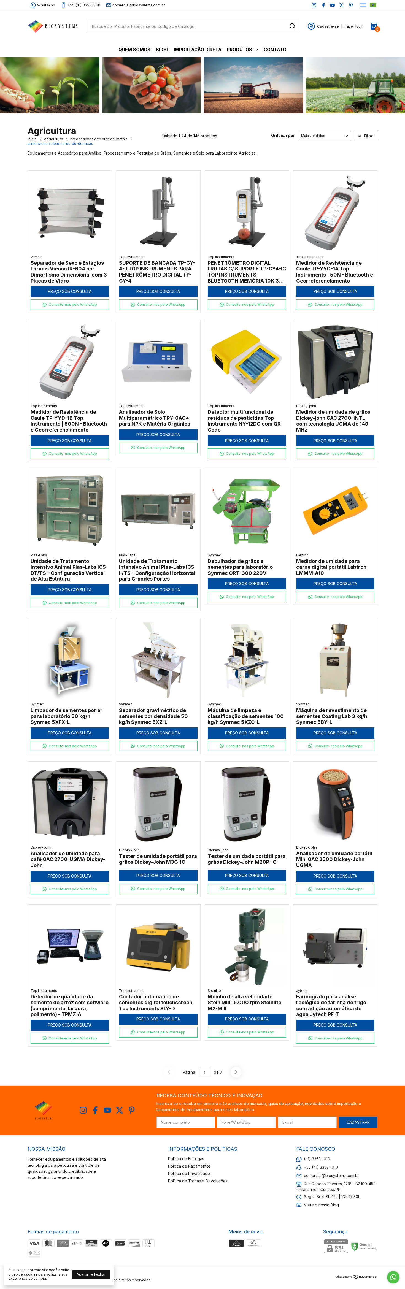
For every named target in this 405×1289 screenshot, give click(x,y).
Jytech (301, 991)
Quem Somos (134, 49)
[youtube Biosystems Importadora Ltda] (332, 5)
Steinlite (214, 991)
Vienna (36, 257)
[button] (70, 304)
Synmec (214, 555)
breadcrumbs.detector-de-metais (99, 139)
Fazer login (354, 26)
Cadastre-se (328, 26)
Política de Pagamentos (189, 1166)
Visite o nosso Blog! (322, 1205)
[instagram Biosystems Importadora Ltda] (313, 5)
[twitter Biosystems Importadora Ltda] (341, 5)
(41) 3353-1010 (317, 1159)
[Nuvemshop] (356, 1277)
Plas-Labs (39, 555)
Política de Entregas (186, 1158)
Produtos (239, 49)
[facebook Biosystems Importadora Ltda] (323, 5)
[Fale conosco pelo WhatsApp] (393, 1277)
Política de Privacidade (189, 1173)
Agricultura (53, 139)
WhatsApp (46, 5)
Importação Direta (198, 49)
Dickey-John (41, 847)
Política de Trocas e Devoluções (198, 1181)
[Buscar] (292, 26)
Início (32, 139)
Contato (275, 49)
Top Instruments (132, 257)
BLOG (162, 49)
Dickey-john (306, 406)
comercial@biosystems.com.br (138, 5)
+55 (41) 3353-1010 (84, 5)
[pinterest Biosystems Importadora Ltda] (350, 5)
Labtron (302, 555)
